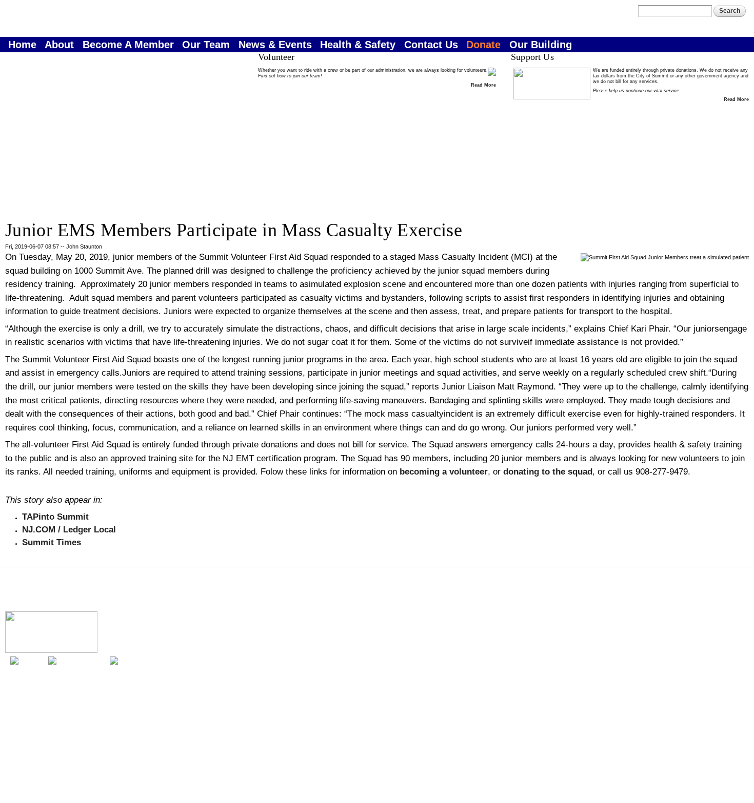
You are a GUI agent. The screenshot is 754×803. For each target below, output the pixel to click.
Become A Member (128, 44)
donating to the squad (547, 472)
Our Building (540, 44)
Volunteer (33, 600)
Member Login (610, 15)
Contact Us (431, 44)
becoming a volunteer (444, 472)
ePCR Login (607, 25)
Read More (483, 85)
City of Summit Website (718, 720)
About (59, 44)
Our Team (206, 44)
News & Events (275, 44)
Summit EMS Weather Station (712, 714)
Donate (483, 44)
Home (22, 44)
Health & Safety (357, 44)
